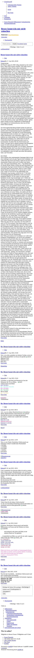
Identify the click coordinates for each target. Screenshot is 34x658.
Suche (14, 44)
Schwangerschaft (11, 620)
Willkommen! (17, 22)
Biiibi (2, 341)
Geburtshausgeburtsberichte (14, 613)
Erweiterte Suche (22, 44)
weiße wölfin (4, 511)
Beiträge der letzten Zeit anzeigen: (12, 587)
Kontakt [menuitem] (6, 643)
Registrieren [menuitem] (7, 19)
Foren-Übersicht (8, 22)
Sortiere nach (6, 589)
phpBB (10, 646)
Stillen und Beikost (12, 624)
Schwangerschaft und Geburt (13, 627)
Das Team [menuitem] (10, 12)
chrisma (3, 559)
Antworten (4, 37)
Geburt (9, 621)
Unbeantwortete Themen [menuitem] (14, 5)
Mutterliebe (4, 366)
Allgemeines (8, 618)
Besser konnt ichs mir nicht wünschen (14, 55)
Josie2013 (3, 458)
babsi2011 (3, 398)
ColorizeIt (4, 648)
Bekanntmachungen (11, 610)
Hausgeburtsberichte (9, 23)
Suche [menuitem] (9, 9)
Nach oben (4, 337)
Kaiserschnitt (10, 623)
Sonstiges (9, 626)
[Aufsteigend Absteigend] (17, 591)
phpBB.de (20, 649)
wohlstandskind (5, 49)
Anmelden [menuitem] (7, 17)
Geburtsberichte (25, 22)
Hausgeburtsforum (13, 35)
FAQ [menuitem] (5, 16)
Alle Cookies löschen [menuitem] (10, 640)
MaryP (2, 427)
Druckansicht (8, 40)
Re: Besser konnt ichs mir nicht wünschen (15, 347)
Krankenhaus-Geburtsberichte (15, 615)
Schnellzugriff (8, 1)
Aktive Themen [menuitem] (12, 6)
